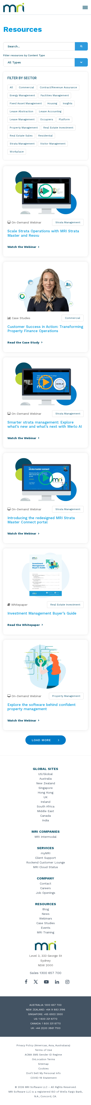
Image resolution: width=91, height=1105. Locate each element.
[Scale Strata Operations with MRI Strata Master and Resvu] (45, 193)
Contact (45, 883)
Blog (45, 909)
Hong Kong (45, 792)
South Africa (45, 806)
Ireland (45, 801)
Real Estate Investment (65, 604)
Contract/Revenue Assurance (58, 87)
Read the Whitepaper (23, 625)
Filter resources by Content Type (24, 55)
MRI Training (45, 932)
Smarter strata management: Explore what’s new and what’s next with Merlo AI (44, 424)
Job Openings (45, 892)
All (11, 87)
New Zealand (45, 783)
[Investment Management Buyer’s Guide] (45, 575)
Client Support (45, 857)
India (45, 820)
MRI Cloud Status (45, 867)
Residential (45, 135)
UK (46, 797)
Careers (45, 888)
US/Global (45, 774)
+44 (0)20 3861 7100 (48, 1028)
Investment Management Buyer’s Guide (41, 613)
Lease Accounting (50, 111)
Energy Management (22, 95)
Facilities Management (55, 95)
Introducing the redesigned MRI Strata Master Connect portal (41, 520)
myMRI (45, 853)
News (46, 913)
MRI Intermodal (45, 836)
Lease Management (22, 119)
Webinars (45, 918)
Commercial (72, 318)
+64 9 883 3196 (55, 1009)
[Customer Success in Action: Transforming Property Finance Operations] (45, 288)
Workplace (17, 151)
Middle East (45, 811)
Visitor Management (52, 143)
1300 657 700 (50, 973)
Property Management (66, 696)
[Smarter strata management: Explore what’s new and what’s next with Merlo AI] (45, 384)
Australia (45, 778)
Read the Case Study (23, 342)
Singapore (46, 788)
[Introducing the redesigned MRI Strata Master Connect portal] (45, 480)
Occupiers (46, 119)
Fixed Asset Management (26, 103)
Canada (45, 815)
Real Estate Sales (21, 135)
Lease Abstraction (21, 111)
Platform (64, 119)
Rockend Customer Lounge (45, 862)
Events (45, 927)
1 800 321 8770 (48, 1018)
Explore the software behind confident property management (41, 707)
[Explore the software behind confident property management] (45, 666)
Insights (67, 103)
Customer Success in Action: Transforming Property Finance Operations (45, 329)
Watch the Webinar (21, 247)
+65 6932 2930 (53, 1014)
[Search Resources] (81, 46)
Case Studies (45, 923)
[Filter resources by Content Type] (81, 62)
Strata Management (67, 222)
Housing (52, 103)
